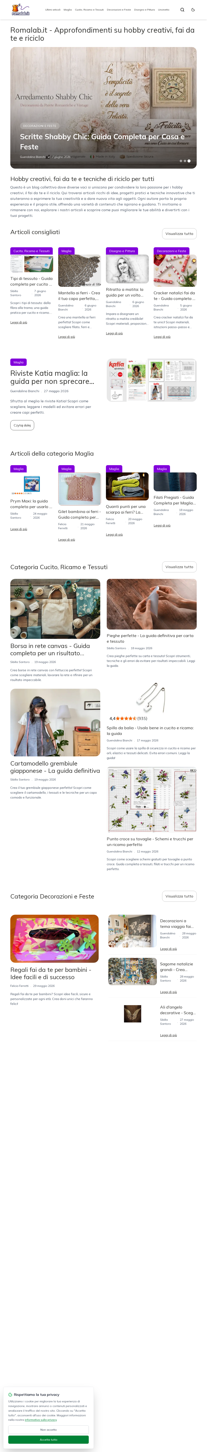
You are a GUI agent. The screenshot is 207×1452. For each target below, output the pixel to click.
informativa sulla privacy (41, 1420)
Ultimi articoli (52, 9)
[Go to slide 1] (181, 161)
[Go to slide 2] (185, 161)
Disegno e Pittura (144, 9)
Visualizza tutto (179, 233)
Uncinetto (163, 9)
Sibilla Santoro (20, 662)
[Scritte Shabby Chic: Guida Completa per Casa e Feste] (103, 108)
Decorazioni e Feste (119, 9)
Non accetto (48, 1430)
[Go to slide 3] (188, 161)
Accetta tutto (48, 1439)
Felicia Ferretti (19, 986)
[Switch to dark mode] (193, 9)
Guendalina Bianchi (32, 157)
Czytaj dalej (22, 425)
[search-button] (182, 9)
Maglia (68, 9)
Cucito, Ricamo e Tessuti (89, 9)
